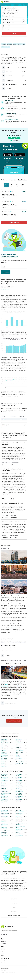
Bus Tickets (3, 941)
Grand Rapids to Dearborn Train (4, 784)
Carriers (19, 44)
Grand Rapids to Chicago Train (4, 756)
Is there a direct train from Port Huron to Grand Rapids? (11, 443)
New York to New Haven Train (4, 817)
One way (6, 16)
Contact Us (3, 960)
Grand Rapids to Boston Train (19, 778)
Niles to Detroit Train (20, 761)
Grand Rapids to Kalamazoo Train (4, 791)
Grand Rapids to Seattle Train (19, 800)
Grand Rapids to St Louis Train (19, 797)
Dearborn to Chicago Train (18, 756)
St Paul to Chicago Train (4, 836)
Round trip (13, 16)
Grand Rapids (14, 911)
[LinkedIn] (6, 934)
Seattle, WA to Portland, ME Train (20, 827)
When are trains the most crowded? (10, 521)
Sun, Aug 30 (7, 25)
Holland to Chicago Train (5, 746)
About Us (3, 948)
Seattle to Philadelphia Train (19, 833)
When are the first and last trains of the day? (12, 503)
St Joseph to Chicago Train (18, 746)
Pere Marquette (4, 686)
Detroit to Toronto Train (19, 743)
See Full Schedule (14, 222)
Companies (3, 962)
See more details (5, 289)
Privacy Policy (3, 969)
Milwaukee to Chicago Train (4, 820)
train (16, 627)
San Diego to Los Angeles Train (19, 814)
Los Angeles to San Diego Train (19, 823)
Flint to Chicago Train (19, 759)
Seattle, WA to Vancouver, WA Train (20, 811)
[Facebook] (4, 934)
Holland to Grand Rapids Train (4, 749)
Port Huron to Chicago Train (4, 753)
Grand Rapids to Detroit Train (4, 781)
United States (14, 903)
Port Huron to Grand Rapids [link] (14, 915)
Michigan (14, 907)
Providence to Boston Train (4, 833)
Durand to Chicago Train (19, 764)
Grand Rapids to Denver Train (4, 778)
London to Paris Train (5, 830)
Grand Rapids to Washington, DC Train (4, 801)
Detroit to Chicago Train (19, 753)
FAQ (24, 44)
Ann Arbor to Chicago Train (4, 762)
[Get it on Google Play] (19, 154)
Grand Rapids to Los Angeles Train (19, 781)
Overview (9, 44)
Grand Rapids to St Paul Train (19, 787)
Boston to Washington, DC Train (4, 824)
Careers (2, 955)
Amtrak (3, 419)
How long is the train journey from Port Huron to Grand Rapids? (12, 469)
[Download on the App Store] (8, 154)
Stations (7, 47)
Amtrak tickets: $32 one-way (7, 286)
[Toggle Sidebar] (26, 1)
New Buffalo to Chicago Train (4, 740)
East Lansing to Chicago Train (4, 759)
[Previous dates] (2, 185)
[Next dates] (25, 185)
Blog (2, 951)
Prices (14, 44)
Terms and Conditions (5, 968)
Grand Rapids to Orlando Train (4, 775)
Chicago (19, 686)
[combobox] (14, 19)
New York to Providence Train (19, 817)
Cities (3, 47)
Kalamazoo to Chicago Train (4, 765)
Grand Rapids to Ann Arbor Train (19, 794)
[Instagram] (1, 934)
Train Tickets (14, 899)
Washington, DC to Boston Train (19, 830)
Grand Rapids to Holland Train (4, 787)
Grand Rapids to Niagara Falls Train (6, 794)
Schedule (4, 44)
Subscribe (6, 272)
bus (12, 627)
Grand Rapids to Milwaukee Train (19, 784)
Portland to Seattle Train (19, 836)
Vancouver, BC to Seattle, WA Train (4, 811)
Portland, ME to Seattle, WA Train (4, 828)
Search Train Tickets (14, 721)
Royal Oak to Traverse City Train (19, 749)
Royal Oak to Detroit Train (5, 743)
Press (2, 953)
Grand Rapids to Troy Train (19, 775)
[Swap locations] (23, 21)
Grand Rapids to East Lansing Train (19, 791)
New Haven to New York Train (5, 814)
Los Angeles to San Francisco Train (19, 820)
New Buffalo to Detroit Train (18, 740)
